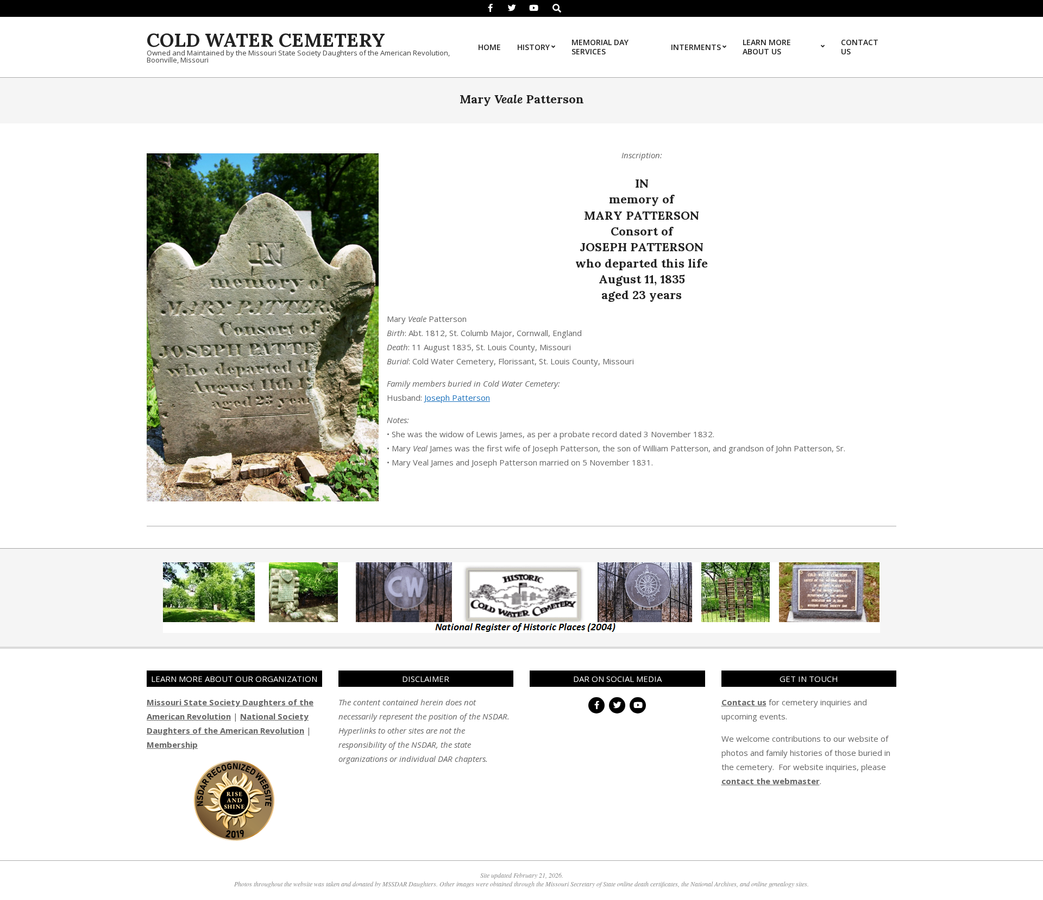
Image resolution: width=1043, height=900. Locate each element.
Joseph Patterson (457, 397)
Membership (172, 744)
